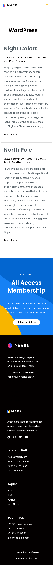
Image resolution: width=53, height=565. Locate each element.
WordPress (9, 61)
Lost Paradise (14, 400)
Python (11, 499)
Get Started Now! (16, 381)
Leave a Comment (14, 57)
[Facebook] (8, 437)
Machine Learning (17, 466)
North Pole (18, 150)
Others (38, 57)
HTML (10, 490)
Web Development (17, 457)
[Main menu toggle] (47, 5)
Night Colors (21, 48)
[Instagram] (14, 437)
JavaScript (13, 504)
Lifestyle (32, 158)
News (30, 57)
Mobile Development (18, 461)
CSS (9, 495)
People (7, 162)
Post (45, 57)
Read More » (10, 134)
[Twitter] (20, 437)
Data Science (15, 470)
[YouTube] (26, 437)
